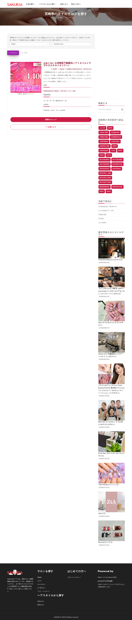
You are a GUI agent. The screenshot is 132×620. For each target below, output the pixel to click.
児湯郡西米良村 (116, 137)
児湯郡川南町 (104, 132)
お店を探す (30, 4)
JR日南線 (101, 219)
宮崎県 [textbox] (13, 44)
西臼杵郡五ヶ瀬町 (105, 173)
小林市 (113, 151)
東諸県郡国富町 (105, 169)
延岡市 (120, 151)
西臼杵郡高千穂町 (105, 182)
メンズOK (24, 53)
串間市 (110, 128)
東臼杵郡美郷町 (117, 160)
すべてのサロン (13, 53)
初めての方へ (76, 4)
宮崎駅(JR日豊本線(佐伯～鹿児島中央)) (79, 69)
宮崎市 (62, 69)
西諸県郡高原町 (117, 187)
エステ (39, 581)
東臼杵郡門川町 (117, 164)
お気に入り (64, 4)
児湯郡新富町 (115, 132)
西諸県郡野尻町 (105, 187)
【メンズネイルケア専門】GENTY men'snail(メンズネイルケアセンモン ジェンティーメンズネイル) (111, 291)
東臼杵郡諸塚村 (105, 164)
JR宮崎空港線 (102, 215)
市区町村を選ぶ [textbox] (59, 44)
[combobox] (29, 44)
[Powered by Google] (105, 581)
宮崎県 (55, 69)
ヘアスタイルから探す (47, 4)
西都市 (102, 191)
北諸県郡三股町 (105, 146)
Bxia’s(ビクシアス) (105, 542)
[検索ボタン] (122, 109)
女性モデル (40, 601)
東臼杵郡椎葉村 (105, 160)
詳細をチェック (51, 119)
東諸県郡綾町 (116, 169)
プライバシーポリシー (74, 577)
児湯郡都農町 (104, 141)
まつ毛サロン (41, 588)
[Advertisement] (111, 65)
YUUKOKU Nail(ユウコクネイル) (110, 260)
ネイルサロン (41, 584)
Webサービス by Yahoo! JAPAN (107, 577)
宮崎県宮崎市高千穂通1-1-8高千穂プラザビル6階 (59, 91)
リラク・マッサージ (43, 591)
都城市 (109, 191)
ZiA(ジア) (101, 513)
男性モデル (40, 605)
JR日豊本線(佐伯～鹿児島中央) (107, 207)
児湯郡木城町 (104, 137)
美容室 (39, 577)
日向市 (109, 155)
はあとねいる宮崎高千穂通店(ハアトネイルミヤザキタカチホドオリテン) (67, 64)
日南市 (102, 155)
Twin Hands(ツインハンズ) (108, 485)
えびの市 (102, 128)
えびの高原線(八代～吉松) (106, 211)
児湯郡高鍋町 (115, 141)
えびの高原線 (102, 223)
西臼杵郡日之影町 (105, 178)
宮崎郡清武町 (104, 151)
